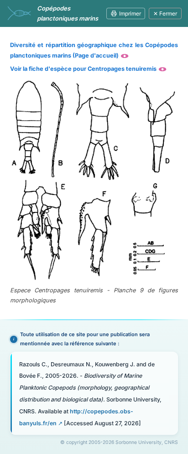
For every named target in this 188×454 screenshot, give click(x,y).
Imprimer (130, 13)
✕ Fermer (165, 13)
